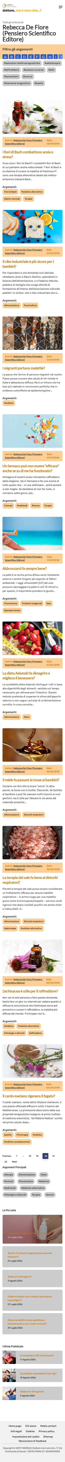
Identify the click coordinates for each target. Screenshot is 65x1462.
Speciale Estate (12, 610)
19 (37, 1156)
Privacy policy (46, 1431)
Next (14, 1161)
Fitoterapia (22, 1135)
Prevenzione (10, 603)
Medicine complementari (17, 1142)
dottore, (21, 10)
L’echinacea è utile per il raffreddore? (30, 991)
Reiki (51, 69)
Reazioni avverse (34, 69)
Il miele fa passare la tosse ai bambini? (30, 780)
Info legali (16, 1431)
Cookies (30, 1431)
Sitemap (48, 1436)
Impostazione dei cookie (25, 1436)
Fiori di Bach (10, 192)
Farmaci (8, 505)
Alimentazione (11, 305)
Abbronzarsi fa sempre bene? (24, 568)
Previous (6, 1156)
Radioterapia (52, 63)
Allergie (8, 1174)
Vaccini (50, 1194)
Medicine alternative (31, 192)
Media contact (48, 1426)
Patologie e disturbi (14, 1033)
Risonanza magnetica (17, 83)
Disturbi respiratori (33, 814)
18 (30, 1156)
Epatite (8, 1135)
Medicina (8, 403)
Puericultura (30, 305)
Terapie (28, 199)
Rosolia (39, 83)
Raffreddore (11, 69)
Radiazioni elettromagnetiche (22, 63)
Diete (27, 717)
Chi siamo (30, 1426)
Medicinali (22, 505)
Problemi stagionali (32, 603)
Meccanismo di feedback (32, 1441)
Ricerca (27, 76)
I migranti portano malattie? (23, 368)
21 (53, 1156)
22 (6, 1161)
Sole (48, 603)
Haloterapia (10, 928)
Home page (15, 1426)
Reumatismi (11, 76)
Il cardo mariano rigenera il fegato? (28, 1096)
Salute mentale (12, 199)
